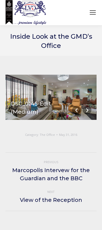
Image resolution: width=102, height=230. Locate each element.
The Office (47, 135)
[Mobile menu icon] (93, 12)
